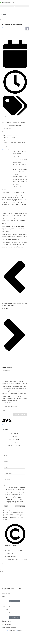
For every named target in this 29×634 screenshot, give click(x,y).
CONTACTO (3, 14)
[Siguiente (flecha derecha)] (26, 317)
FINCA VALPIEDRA (14, 433)
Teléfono (5, 467)
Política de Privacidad (10, 395)
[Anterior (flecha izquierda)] (2, 317)
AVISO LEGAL (7, 550)
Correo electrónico (8, 473)
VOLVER (5, 506)
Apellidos (6, 461)
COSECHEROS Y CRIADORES (14, 445)
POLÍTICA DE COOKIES (10, 553)
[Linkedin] (3, 420)
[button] (14, 6)
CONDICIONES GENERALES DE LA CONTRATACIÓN (15, 559)
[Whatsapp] (10, 420)
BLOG (2, 12)
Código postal (7, 479)
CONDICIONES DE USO (18, 550)
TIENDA (2, 9)
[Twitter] (7, 420)
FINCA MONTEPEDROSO (14, 439)
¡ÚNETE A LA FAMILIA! (20, 506)
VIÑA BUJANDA (14, 442)
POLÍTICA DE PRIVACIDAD (10, 556)
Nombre (5, 455)
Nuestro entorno (7, 116)
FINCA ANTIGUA (14, 436)
